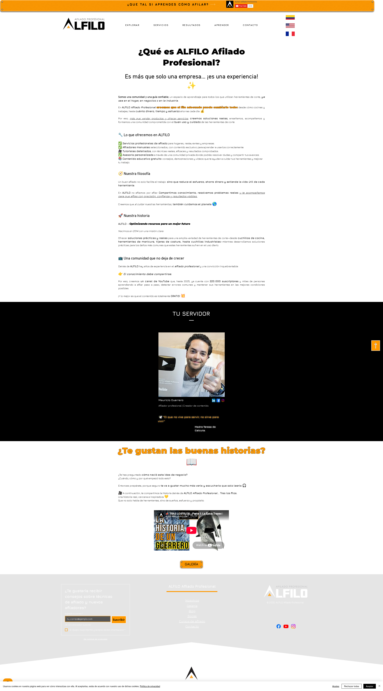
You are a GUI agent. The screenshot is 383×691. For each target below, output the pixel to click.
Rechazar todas (351, 686)
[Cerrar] (379, 686)
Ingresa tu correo (74, 613)
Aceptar (369, 686)
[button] (132, 25)
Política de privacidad (150, 686)
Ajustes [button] (335, 686)
